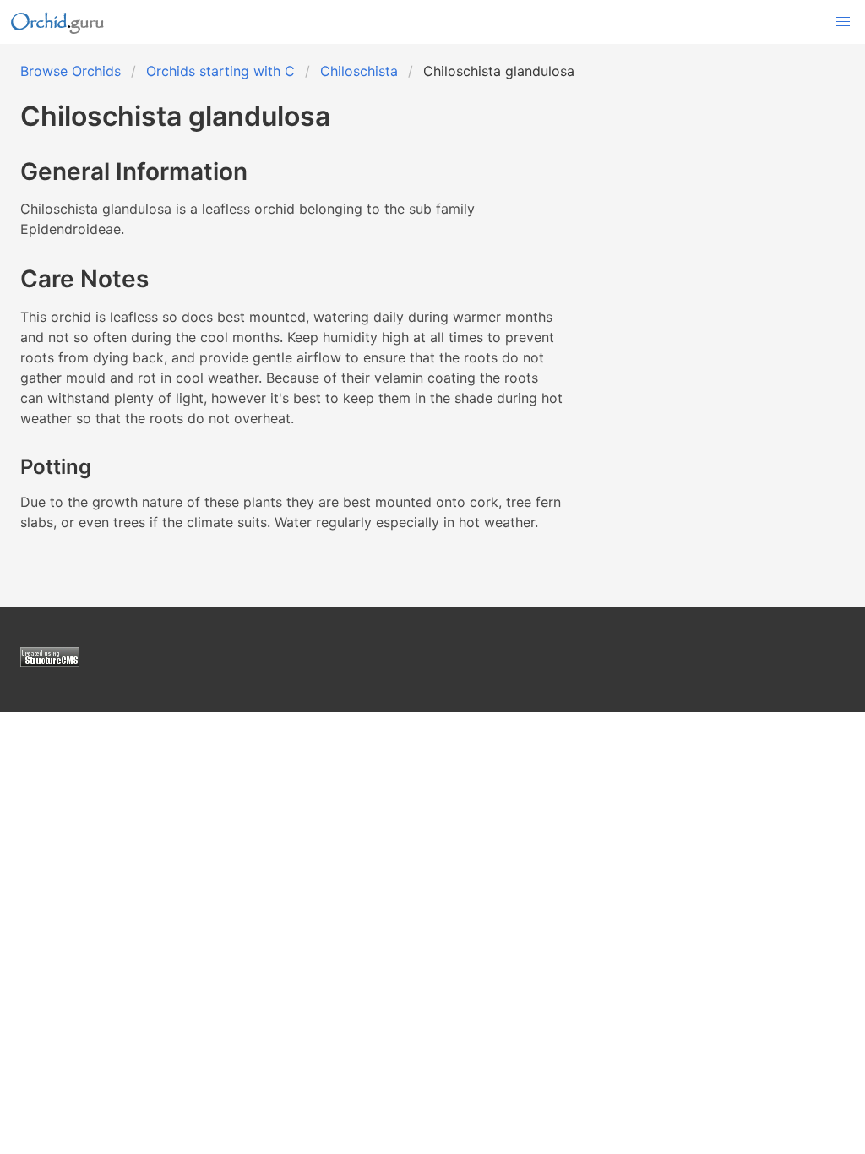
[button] (843, 22)
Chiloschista (359, 71)
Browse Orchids (70, 71)
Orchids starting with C (220, 71)
